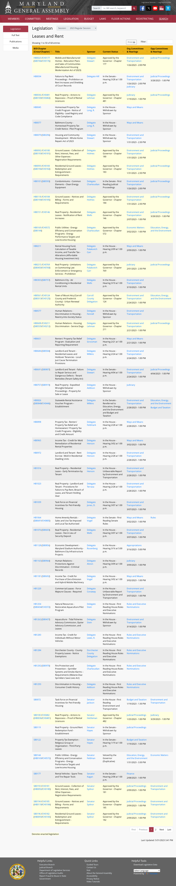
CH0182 (46, 169)
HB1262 (37, 619)
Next (162, 829)
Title (57, 51)
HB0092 (37, 150)
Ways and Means (135, 107)
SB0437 (45, 619)
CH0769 (46, 264)
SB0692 (45, 576)
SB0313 (37, 298)
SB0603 (45, 529)
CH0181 (46, 153)
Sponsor (91, 51)
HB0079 (37, 135)
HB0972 (37, 452)
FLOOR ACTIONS (120, 18)
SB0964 (45, 560)
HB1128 (37, 545)
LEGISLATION (71, 18)
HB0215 (37, 264)
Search (96, 8)
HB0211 (37, 246)
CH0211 (46, 323)
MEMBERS (13, 18)
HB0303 (37, 280)
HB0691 (37, 369)
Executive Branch (47, 864)
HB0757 (37, 384)
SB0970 (45, 665)
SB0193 (37, 153)
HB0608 (37, 323)
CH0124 (46, 295)
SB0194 (37, 199)
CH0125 (46, 298)
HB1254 (37, 604)
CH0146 (46, 212)
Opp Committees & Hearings (159, 50)
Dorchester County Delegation (92, 653)
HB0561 (37, 295)
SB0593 (45, 181)
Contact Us (91, 867)
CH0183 (46, 165)
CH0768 (46, 267)
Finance (130, 773)
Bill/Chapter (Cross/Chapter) (42, 50)
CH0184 (46, 196)
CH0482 (46, 98)
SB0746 (37, 61)
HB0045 (37, 107)
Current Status (110, 51)
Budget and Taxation (160, 407)
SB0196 (37, 169)
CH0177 (46, 57)
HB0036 (37, 94)
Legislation (15, 29)
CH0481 (46, 94)
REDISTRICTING (144, 18)
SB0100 (37, 98)
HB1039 (37, 502)
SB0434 (37, 607)
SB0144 (37, 230)
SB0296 (45, 135)
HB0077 (37, 122)
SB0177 (37, 773)
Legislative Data (150, 864)
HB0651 (37, 338)
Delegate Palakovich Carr (92, 249)
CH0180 (46, 150)
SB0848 (37, 403)
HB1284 (37, 650)
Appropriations (134, 545)
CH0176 (46, 61)
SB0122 (37, 739)
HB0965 (37, 440)
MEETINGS (52, 18)
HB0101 (37, 181)
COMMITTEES (32, 18)
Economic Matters (135, 227)
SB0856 (45, 545)
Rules (153, 517)
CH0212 (46, 326)
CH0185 (46, 199)
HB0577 (37, 310)
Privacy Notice (93, 878)
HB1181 (37, 576)
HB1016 (37, 468)
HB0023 (37, 57)
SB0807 (45, 369)
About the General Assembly (99, 873)
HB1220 (37, 588)
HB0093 (37, 165)
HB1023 (37, 483)
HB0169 (37, 227)
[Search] (134, 8)
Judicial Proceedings (160, 57)
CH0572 (46, 227)
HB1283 (37, 634)
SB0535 (37, 326)
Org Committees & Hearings (135, 50)
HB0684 (37, 351)
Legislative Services (148, 2)
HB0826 (37, 400)
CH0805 (46, 520)
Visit (88, 870)
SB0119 (37, 727)
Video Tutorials (93, 881)
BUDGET (89, 18)
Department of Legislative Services (54, 870)
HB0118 (37, 196)
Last (169, 829)
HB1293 (37, 684)
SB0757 (45, 280)
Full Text (15, 35)
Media (16, 47)
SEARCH (163, 18)
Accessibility (92, 876)
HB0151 (37, 212)
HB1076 (37, 529)
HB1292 (37, 665)
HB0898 (37, 422)
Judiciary (131, 86)
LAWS (102, 18)
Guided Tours (92, 864)
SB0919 (45, 384)
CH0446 (46, 403)
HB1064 (37, 517)
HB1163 (37, 560)
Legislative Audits (164, 2)
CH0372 (46, 607)
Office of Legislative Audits (51, 873)
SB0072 (37, 699)
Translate (153, 873)
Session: (62, 28)
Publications (16, 41)
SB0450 (37, 267)
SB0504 (45, 351)
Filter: (143, 41)
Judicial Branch (46, 867)
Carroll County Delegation (92, 298)
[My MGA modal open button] (161, 8)
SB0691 (37, 520)
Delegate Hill (93, 76)
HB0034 (37, 76)
